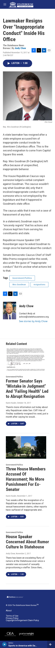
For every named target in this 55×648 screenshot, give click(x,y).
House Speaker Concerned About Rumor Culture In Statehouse (27, 541)
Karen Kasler (11, 403)
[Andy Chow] (9, 310)
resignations (39, 284)
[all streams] (51, 644)
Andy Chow (20, 48)
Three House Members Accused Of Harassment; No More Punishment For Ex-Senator (26, 479)
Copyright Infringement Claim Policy (22, 620)
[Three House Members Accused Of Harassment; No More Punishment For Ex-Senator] (26, 447)
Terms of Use (12, 616)
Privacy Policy (12, 618)
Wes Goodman (19, 284)
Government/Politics (22, 278)
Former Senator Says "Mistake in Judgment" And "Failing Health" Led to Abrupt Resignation (27, 388)
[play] (4, 644)
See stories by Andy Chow (33, 321)
